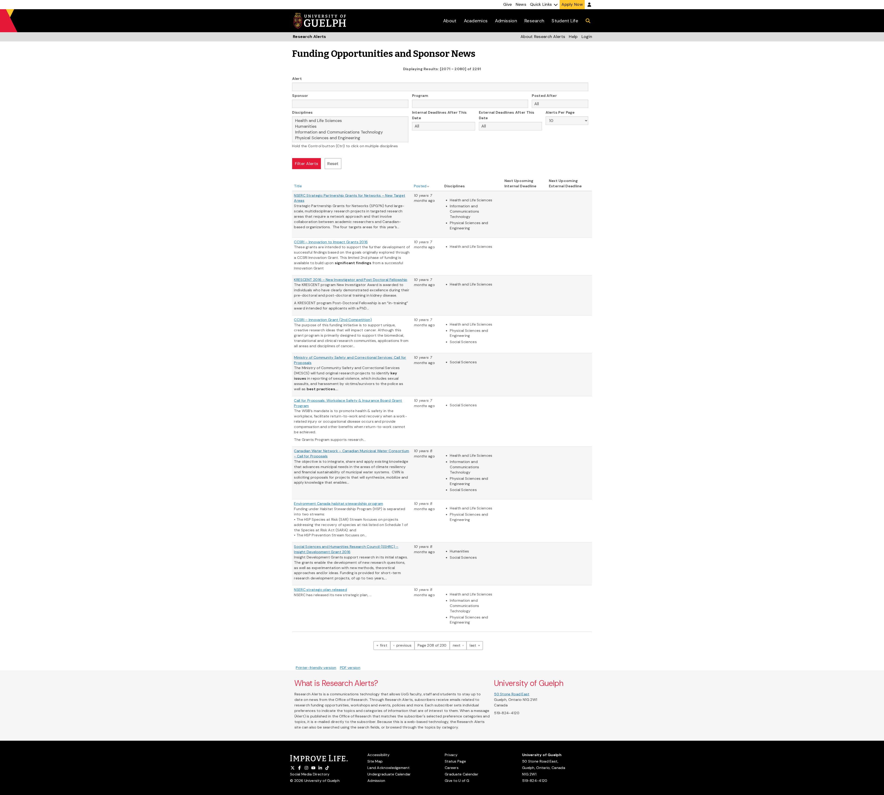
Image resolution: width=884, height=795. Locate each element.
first (384, 645)
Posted (420, 186)
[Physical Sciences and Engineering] (350, 138)
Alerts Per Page (560, 112)
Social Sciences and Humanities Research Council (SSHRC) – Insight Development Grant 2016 (346, 549)
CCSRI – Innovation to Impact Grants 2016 (331, 242)
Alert (297, 78)
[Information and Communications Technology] (350, 132)
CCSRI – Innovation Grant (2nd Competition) (333, 319)
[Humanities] (350, 126)
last (476, 645)
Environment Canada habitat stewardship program (338, 503)
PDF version (350, 667)
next (460, 645)
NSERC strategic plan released (320, 589)
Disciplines (302, 112)
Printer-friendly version (316, 667)
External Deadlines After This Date (507, 115)
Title (298, 186)
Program (420, 95)
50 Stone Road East (511, 694)
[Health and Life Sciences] (350, 121)
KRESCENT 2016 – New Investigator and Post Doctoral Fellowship (350, 279)
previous (405, 645)
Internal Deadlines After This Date (439, 115)
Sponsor (300, 95)
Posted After (544, 95)
